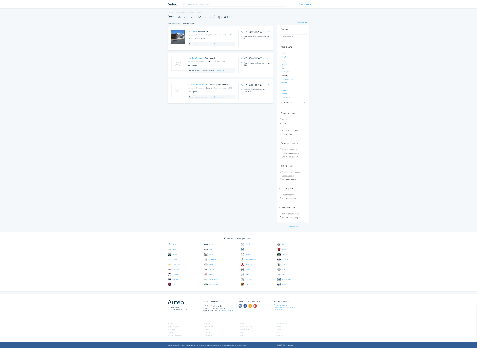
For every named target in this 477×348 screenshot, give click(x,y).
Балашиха (171, 329)
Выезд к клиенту (288, 134)
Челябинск (279, 336)
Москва (170, 323)
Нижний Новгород (246, 326)
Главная (170, 12)
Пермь (242, 336)
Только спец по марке (290, 214)
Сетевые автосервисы (291, 172)
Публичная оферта (280, 305)
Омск (241, 332)
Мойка (284, 119)
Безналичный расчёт (290, 153)
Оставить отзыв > (220, 44)
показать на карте (227, 311)
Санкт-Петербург (173, 326)
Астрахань (305, 4)
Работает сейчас (289, 195)
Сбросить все (302, 22)
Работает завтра (289, 199)
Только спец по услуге (291, 218)
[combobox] (293, 36)
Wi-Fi (284, 127)
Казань (206, 329)
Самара (278, 326)
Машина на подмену (290, 130)
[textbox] (290, 36)
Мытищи (243, 323)
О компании (278, 309)
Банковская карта (289, 149)
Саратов (279, 329)
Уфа (277, 332)
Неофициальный (289, 179)
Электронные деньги (290, 157)
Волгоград (207, 323)
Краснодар (207, 332)
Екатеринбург (208, 326)
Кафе (284, 123)
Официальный (288, 176)
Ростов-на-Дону (281, 323)
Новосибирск (244, 329)
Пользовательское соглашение (285, 307)
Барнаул (171, 332)
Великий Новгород (174, 336)
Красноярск (208, 336)
